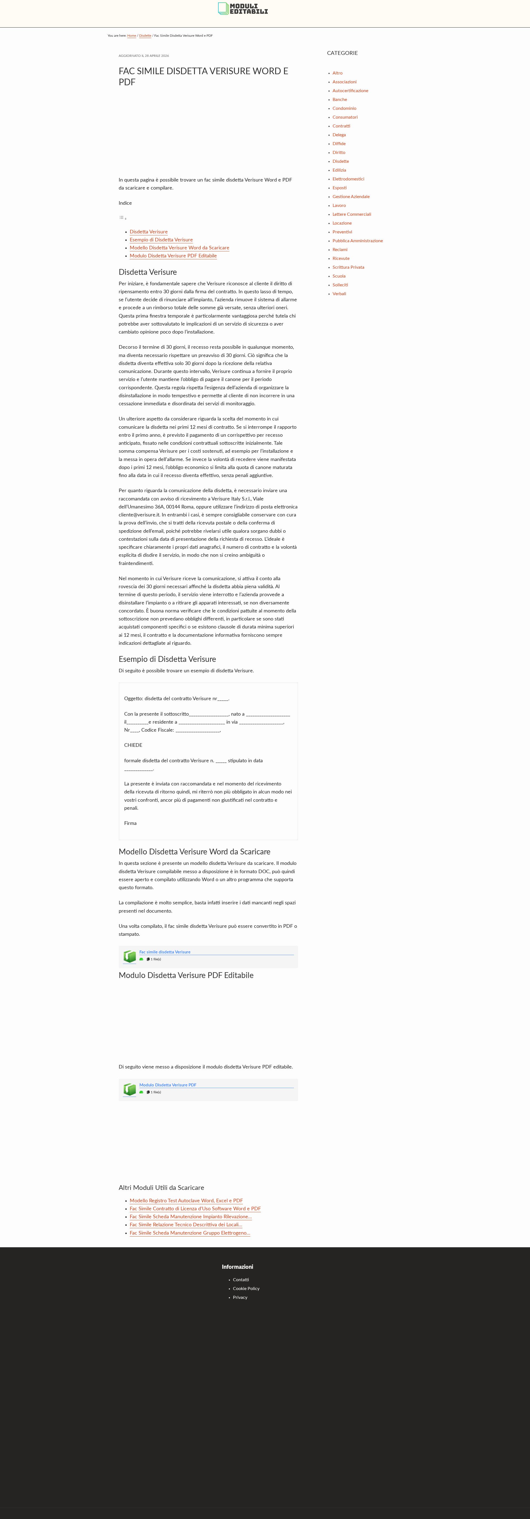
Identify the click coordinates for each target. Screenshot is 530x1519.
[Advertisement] (208, 135)
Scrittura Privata (348, 267)
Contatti (241, 1280)
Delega (339, 135)
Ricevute (341, 258)
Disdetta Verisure (149, 232)
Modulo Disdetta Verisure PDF (167, 1085)
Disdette (341, 161)
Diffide (339, 144)
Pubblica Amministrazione (358, 241)
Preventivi (342, 232)
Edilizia (339, 170)
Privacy (240, 1297)
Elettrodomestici (348, 179)
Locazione (342, 223)
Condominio (344, 108)
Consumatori (345, 117)
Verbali (339, 294)
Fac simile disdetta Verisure (164, 952)
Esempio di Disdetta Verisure (161, 240)
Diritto (339, 152)
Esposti (340, 188)
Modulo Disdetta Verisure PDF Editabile (173, 256)
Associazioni (345, 82)
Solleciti (340, 285)
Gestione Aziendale (351, 196)
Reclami (340, 249)
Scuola (339, 276)
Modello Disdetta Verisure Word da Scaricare (179, 248)
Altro (338, 73)
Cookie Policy (246, 1288)
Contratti (341, 126)
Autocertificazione (350, 91)
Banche (340, 99)
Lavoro (339, 205)
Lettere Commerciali (352, 214)
